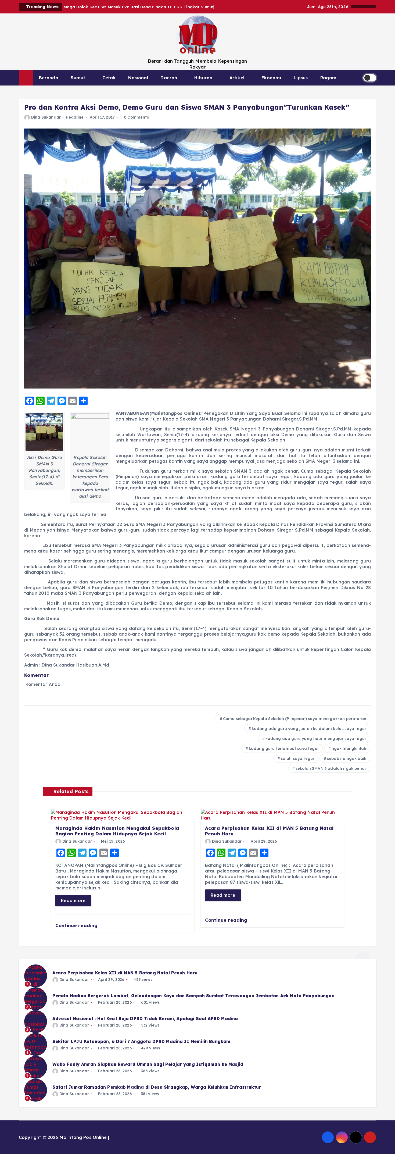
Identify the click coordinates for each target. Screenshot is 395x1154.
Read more (73, 900)
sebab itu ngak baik (346, 758)
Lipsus (301, 77)
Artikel (236, 77)
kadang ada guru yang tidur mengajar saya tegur (315, 738)
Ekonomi (271, 77)
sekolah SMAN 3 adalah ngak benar (331, 768)
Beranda (48, 77)
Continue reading (77, 925)
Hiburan (203, 77)
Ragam (328, 77)
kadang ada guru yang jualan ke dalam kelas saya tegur (309, 728)
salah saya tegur (298, 758)
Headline (75, 117)
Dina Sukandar (46, 117)
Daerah (168, 77)
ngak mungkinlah (349, 748)
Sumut (78, 77)
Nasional (138, 77)
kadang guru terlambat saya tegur (284, 748)
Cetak (109, 77)
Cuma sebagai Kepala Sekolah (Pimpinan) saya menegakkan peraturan (294, 718)
